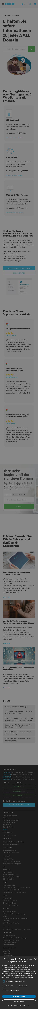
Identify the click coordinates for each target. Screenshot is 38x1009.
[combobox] (35, 959)
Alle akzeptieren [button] (19, 996)
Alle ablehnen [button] (19, 1001)
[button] (19, 1006)
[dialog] (19, 982)
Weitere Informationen (26, 977)
